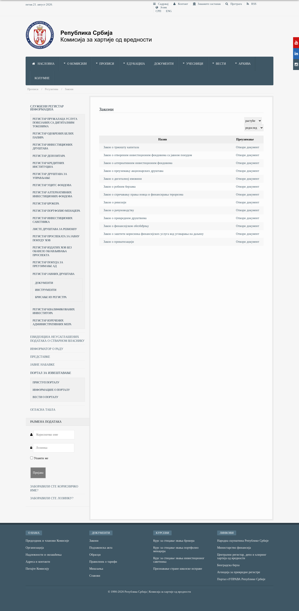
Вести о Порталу (45, 397)
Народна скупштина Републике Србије (243, 540)
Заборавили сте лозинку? (51, 498)
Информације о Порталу (51, 389)
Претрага (236, 3)
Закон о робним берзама (119, 186)
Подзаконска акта (100, 547)
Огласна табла (42, 409)
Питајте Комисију (37, 568)
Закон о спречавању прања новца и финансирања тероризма (143, 194)
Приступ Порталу (46, 382)
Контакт (182, 3)
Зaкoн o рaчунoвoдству (119, 210)
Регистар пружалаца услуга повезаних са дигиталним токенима (55, 122)
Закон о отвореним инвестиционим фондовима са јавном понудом (148, 155)
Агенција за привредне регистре (238, 572)
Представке (40, 356)
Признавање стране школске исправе (177, 568)
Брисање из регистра (51, 297)
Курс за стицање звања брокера (173, 540)
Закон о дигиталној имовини (123, 178)
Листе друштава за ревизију (55, 229)
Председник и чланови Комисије (47, 540)
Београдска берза (228, 565)
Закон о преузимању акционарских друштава (133, 171)
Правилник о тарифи (103, 561)
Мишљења (96, 568)
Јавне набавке (42, 364)
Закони (93, 540)
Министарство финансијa (234, 547)
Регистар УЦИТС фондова (52, 185)
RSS (253, 3)
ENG (169, 11)
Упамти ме (40, 458)
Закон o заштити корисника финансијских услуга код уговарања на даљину (154, 234)
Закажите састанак (209, 3)
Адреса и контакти (38, 561)
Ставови (94, 575)
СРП (158, 11)
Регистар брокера (46, 203)
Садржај (163, 3)
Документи (164, 63)
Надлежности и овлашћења (44, 554)
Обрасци (95, 554)
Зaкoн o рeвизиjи (115, 202)
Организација (35, 547)
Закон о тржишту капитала (121, 147)
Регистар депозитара (49, 155)
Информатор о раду (46, 349)
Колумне (42, 78)
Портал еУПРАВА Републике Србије (241, 579)
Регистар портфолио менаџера (56, 210)
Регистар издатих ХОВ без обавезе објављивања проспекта (52, 251)
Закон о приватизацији (119, 241)
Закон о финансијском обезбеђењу (126, 226)
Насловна (46, 63)
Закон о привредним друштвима (125, 218)
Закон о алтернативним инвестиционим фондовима (138, 163)
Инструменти (45, 290)
